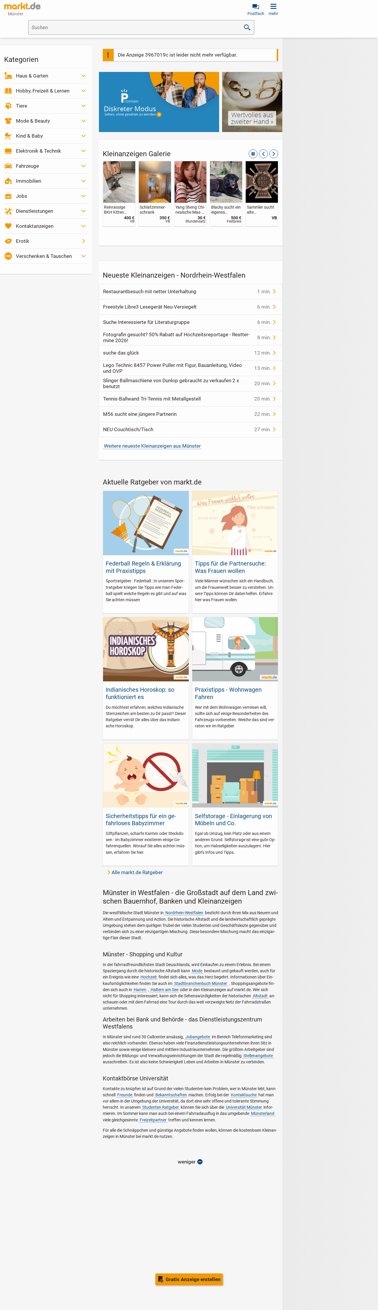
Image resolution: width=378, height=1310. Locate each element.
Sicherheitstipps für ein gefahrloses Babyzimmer (141, 820)
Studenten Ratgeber (160, 1107)
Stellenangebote (258, 1055)
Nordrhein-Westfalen (184, 912)
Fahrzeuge (27, 166)
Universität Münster (244, 1107)
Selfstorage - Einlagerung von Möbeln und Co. (233, 820)
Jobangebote (197, 1036)
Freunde (124, 1095)
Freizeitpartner (153, 1120)
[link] (119, 193)
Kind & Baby (29, 136)
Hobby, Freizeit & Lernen (42, 91)
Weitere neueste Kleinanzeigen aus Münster (152, 446)
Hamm (140, 989)
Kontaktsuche (244, 1095)
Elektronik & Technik (38, 151)
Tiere (21, 106)
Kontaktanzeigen (34, 226)
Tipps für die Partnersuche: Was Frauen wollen (230, 567)
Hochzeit (149, 977)
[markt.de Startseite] (22, 5)
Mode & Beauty (33, 121)
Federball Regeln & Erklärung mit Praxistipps (143, 567)
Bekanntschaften (171, 1095)
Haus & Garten (32, 76)
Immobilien (28, 181)
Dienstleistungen (34, 211)
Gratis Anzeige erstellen (193, 1279)
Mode (197, 970)
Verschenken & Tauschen (44, 256)
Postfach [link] (255, 13)
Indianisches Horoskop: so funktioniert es (140, 693)
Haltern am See (164, 989)
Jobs (21, 196)
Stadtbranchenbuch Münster (200, 983)
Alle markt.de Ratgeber (137, 872)
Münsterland (262, 1113)
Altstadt (260, 995)
